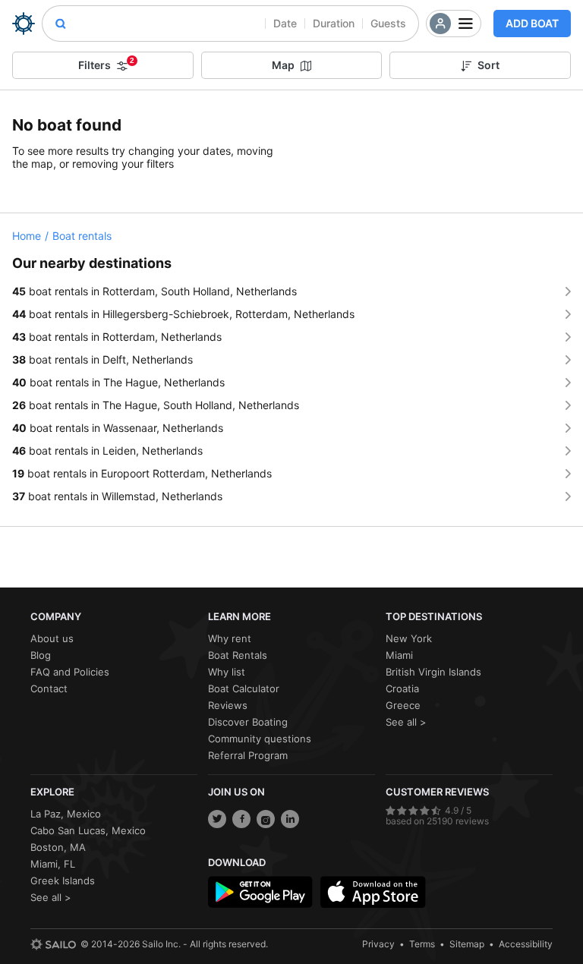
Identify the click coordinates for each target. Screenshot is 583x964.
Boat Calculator (243, 688)
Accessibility (526, 944)
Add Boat (532, 23)
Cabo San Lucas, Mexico (88, 830)
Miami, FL (52, 864)
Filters (106, 63)
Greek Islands (62, 880)
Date (285, 23)
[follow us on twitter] (217, 819)
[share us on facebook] (241, 819)
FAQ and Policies (69, 672)
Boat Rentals (237, 655)
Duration (334, 23)
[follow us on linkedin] (290, 819)
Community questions (259, 738)
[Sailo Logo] (23, 23)
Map (283, 64)
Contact (49, 688)
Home (26, 235)
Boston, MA (58, 847)
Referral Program (248, 755)
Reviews (227, 705)
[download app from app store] (372, 892)
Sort (488, 64)
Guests (388, 23)
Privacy (378, 944)
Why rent (229, 638)
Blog (40, 655)
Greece (403, 705)
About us (52, 638)
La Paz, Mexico (65, 814)
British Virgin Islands (433, 672)
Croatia (402, 688)
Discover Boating (248, 722)
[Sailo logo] (53, 944)
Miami (399, 655)
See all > (406, 722)
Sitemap (466, 944)
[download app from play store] (260, 892)
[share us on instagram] (266, 819)
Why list (226, 672)
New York (409, 638)
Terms (422, 944)
